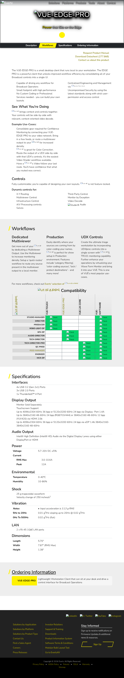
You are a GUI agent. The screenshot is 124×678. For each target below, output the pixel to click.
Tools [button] (91, 3)
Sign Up (97, 644)
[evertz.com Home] (18, 3)
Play (62, 34)
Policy (53, 664)
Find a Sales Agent (22, 643)
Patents (66, 664)
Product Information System (58, 638)
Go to (52, 652)
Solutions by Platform (23, 629)
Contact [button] (111, 3)
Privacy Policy (38, 664)
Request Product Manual (96, 53)
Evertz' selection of (55, 283)
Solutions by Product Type (25, 633)
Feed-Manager (37, 350)
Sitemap (62, 667)
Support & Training (54, 629)
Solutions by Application (24, 624)
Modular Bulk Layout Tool (57, 647)
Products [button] (81, 3)
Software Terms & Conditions (59, 643)
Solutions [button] (54, 3)
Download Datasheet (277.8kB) (92, 56)
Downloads (50, 633)
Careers (16, 647)
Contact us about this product (93, 60)
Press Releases (20, 652)
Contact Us (18, 638)
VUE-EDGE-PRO (63, 306)
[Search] (120, 3)
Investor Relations (54, 624)
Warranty (86, 664)
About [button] (101, 3)
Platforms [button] (68, 3)
